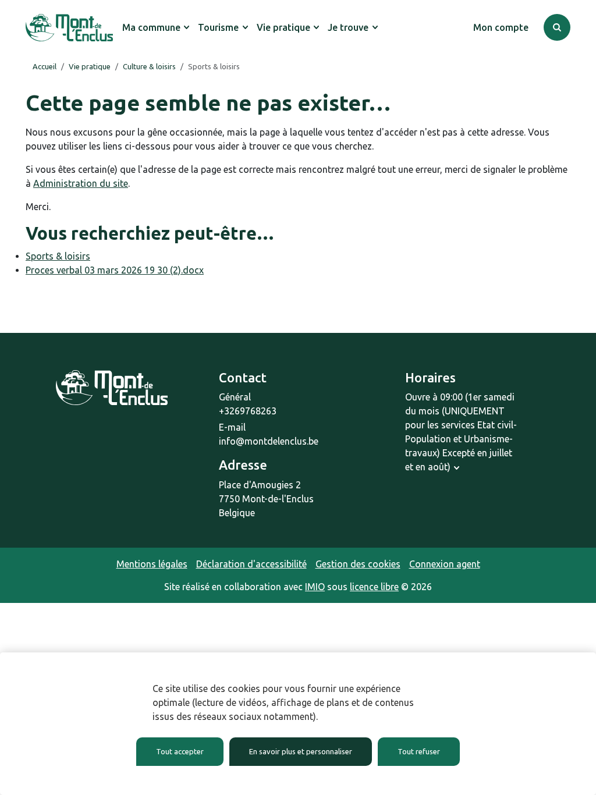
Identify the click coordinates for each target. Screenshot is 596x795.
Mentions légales (151, 564)
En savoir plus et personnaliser (300, 751)
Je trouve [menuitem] (348, 27)
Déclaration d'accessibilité (251, 564)
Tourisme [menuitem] (218, 27)
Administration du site (80, 183)
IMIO (315, 586)
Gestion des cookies (357, 564)
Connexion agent (444, 564)
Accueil (44, 66)
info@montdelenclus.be (268, 441)
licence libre (374, 586)
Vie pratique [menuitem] (283, 27)
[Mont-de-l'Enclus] (69, 27)
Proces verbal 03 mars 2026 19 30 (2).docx (115, 270)
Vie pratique (90, 66)
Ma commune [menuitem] (151, 27)
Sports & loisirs (58, 256)
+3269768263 (247, 411)
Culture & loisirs (149, 66)
